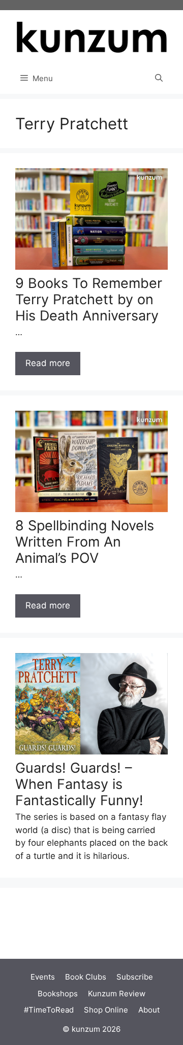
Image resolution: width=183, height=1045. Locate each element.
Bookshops (58, 993)
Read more (47, 363)
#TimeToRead (49, 1010)
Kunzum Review (116, 993)
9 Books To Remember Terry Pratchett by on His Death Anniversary (88, 300)
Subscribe (134, 977)
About (149, 1010)
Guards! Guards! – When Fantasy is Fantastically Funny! (79, 784)
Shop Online (106, 1010)
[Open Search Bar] (159, 78)
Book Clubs (85, 977)
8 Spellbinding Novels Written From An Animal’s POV (84, 542)
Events (42, 977)
